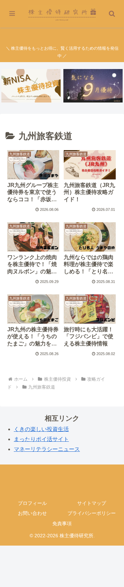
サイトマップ (91, 503)
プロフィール (32, 503)
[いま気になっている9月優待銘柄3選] (93, 85)
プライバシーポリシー (92, 513)
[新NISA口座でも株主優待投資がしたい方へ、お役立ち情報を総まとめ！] (31, 85)
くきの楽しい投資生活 (41, 429)
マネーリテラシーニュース (47, 449)
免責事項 (62, 523)
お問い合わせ (32, 513)
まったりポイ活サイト (41, 439)
